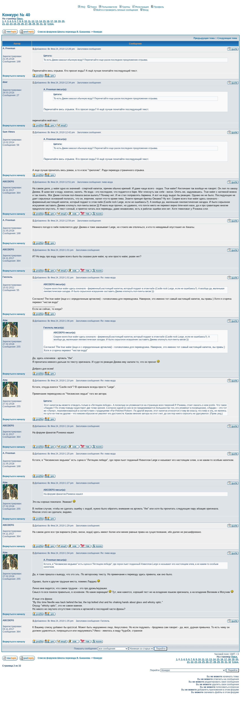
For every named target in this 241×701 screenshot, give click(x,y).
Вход (145, 10)
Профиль (159, 7)
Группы (126, 7)
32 (45, 24)
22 (7, 24)
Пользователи (109, 7)
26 (22, 24)
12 (33, 21)
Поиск (93, 7)
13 (36, 21)
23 (11, 24)
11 (29, 21)
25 (18, 24)
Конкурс (97, 32)
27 (26, 24)
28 (30, 24)
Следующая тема (227, 38)
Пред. (20, 18)
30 (37, 24)
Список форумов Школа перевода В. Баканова (64, 32)
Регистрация (142, 7)
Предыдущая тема (204, 38)
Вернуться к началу (14, 76)
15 (44, 21)
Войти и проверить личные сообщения (117, 10)
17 (51, 21)
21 (3, 24)
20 (63, 21)
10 (25, 21)
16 (48, 21)
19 (59, 21)
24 (15, 24)
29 (33, 24)
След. (50, 24)
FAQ (83, 7)
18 (55, 21)
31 (41, 24)
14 (40, 21)
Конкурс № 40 (16, 14)
